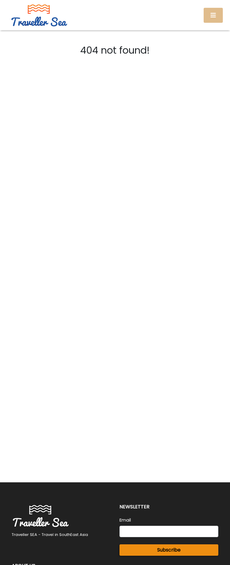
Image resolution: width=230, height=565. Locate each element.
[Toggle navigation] (213, 15)
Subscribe (169, 549)
